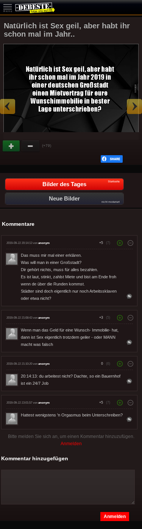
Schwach (30, 146)
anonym (44, 243)
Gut (11, 146)
